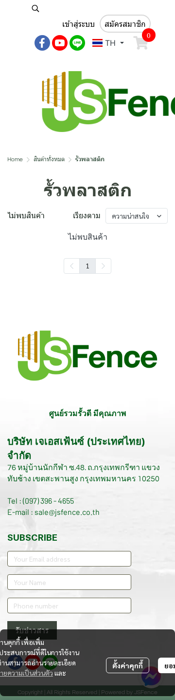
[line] (77, 43)
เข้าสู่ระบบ (78, 24)
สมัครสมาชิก (125, 24)
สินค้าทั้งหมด (49, 159)
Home (15, 159)
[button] (90, 8)
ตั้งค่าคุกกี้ (127, 665)
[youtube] (60, 43)
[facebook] (42, 43)
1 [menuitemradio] (87, 265)
